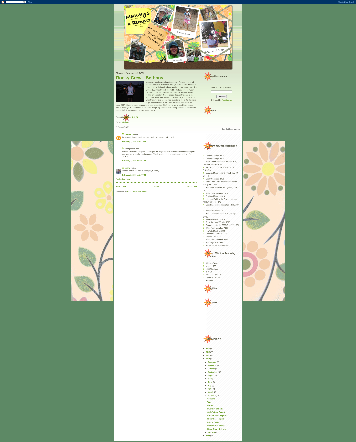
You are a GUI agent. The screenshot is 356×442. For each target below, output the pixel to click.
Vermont (211, 399)
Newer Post (121, 187)
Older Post (192, 187)
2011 (208, 355)
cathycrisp (129, 134)
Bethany (125, 122)
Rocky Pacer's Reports (217, 415)
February (212, 395)
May (210, 385)
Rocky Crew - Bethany (139, 77)
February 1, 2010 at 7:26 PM (134, 161)
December (212, 362)
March (211, 392)
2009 (208, 436)
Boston (210, 405)
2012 (208, 352)
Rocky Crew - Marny (215, 426)
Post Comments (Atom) (137, 192)
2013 (208, 349)
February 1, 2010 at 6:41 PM (134, 142)
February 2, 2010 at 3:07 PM (134, 175)
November (212, 365)
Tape (209, 402)
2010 (208, 359)
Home (156, 187)
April (210, 389)
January (211, 432)
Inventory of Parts (215, 409)
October (211, 369)
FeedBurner (227, 100)
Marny (127, 168)
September (213, 372)
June (210, 382)
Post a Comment (123, 179)
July (210, 379)
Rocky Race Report (215, 419)
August (211, 375)
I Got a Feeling (213, 422)
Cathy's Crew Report (216, 412)
